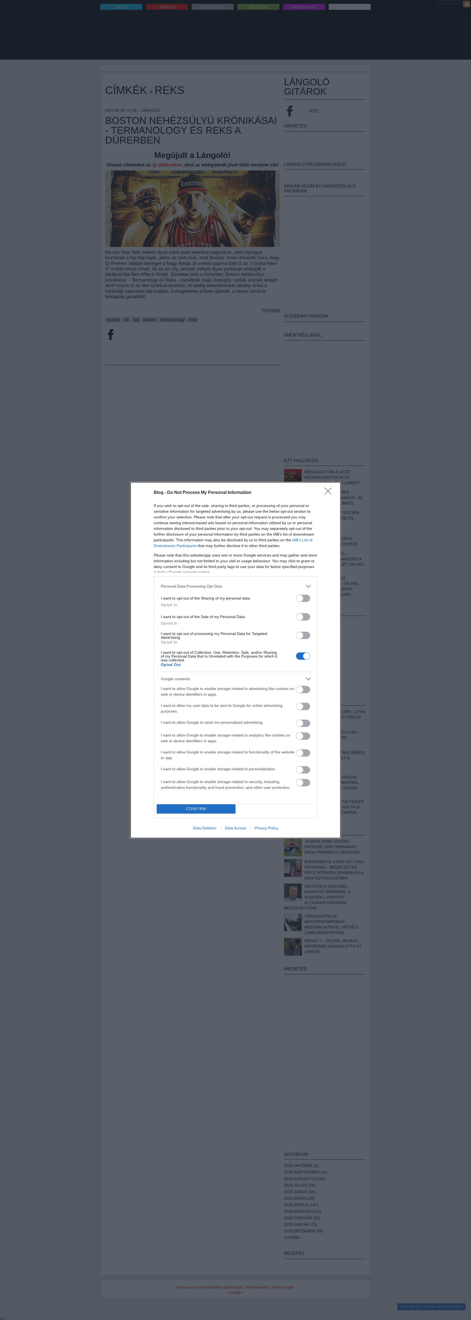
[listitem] (235, 586)
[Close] (330, 493)
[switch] (303, 598)
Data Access (235, 828)
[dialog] (235, 660)
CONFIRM (196, 809)
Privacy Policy (266, 828)
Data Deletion (204, 828)
